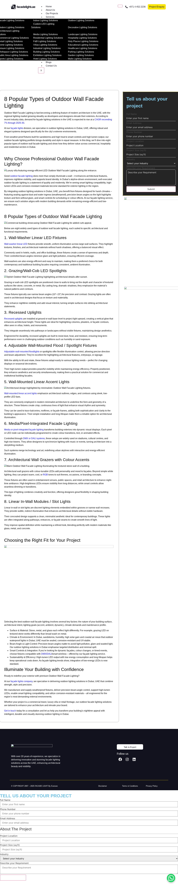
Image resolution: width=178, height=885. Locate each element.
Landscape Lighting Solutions (82, 34)
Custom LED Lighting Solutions (42, 26)
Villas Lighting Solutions (45, 45)
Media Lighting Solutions (45, 34)
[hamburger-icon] (120, 6)
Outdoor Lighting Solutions (81, 20)
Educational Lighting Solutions (83, 45)
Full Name (131, 114)
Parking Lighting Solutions (81, 52)
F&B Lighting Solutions (44, 41)
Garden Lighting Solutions (81, 55)
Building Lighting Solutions (46, 52)
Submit (151, 189)
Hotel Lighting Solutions (45, 59)
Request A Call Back (13, 877)
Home (49, 6)
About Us (50, 10)
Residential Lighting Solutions (48, 38)
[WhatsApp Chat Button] (171, 878)
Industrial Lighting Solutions (47, 48)
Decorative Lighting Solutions (82, 27)
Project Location (135, 141)
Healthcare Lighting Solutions (82, 48)
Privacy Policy (152, 786)
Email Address (133, 123)
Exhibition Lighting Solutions (47, 55)
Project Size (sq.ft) (136, 150)
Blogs (48, 62)
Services (50, 17)
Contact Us (51, 66)
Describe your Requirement (140, 168)
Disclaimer (102, 786)
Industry (130, 159)
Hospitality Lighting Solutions (82, 38)
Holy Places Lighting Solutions (83, 41)
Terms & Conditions (130, 786)
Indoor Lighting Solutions (45, 20)
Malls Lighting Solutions (80, 59)
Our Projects (52, 13)
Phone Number (134, 132)
